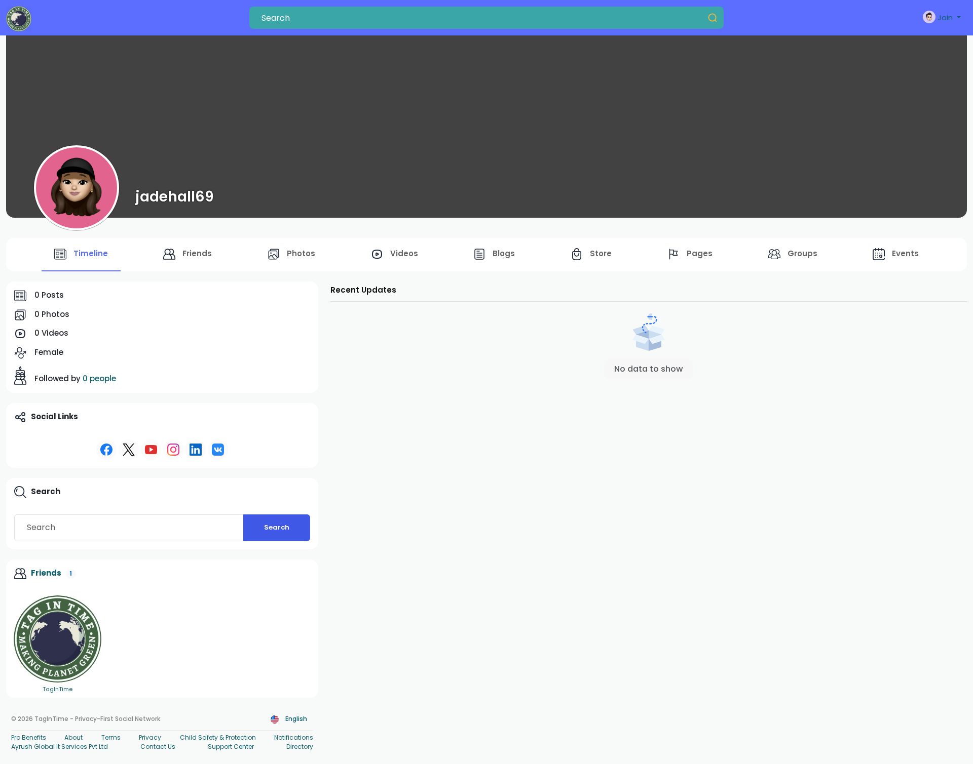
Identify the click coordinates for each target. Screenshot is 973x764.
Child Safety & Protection (218, 737)
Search (276, 527)
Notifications (293, 737)
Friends (46, 573)
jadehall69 (174, 196)
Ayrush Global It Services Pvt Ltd (59, 746)
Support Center (231, 746)
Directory (299, 746)
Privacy (150, 737)
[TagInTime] (57, 639)
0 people (99, 378)
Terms (111, 737)
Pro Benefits (28, 737)
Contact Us (157, 746)
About (73, 737)
